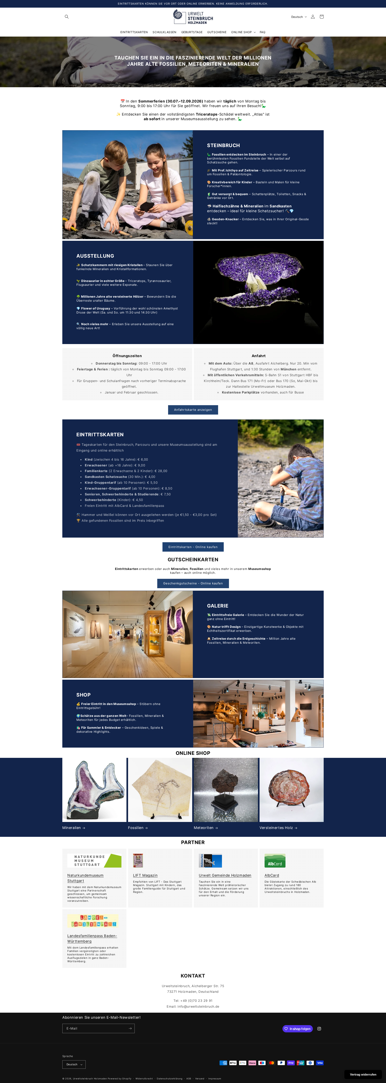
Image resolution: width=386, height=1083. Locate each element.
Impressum (214, 1078)
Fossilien (136, 828)
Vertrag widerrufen (363, 1074)
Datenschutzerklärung (169, 1078)
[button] (66, 16)
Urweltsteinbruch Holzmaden (90, 1078)
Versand (199, 1078)
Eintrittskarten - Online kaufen (193, 547)
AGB (188, 1078)
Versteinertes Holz (276, 828)
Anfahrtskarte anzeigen (193, 410)
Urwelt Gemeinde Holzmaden (225, 875)
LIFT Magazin (145, 875)
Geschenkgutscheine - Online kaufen (193, 583)
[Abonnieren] (130, 1028)
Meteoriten (204, 828)
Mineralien (71, 828)
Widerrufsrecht (144, 1078)
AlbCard (272, 875)
